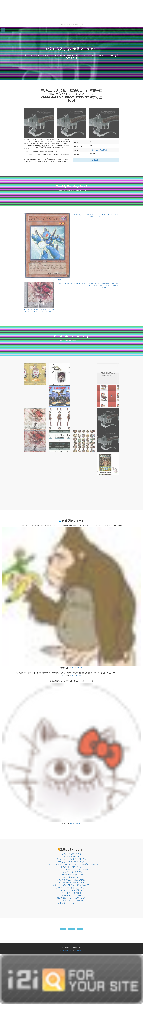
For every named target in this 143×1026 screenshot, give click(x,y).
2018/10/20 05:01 (77, 668)
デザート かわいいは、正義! (71, 874)
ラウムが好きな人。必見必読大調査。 (72, 880)
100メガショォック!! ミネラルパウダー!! (71, 869)
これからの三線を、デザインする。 (71, 882)
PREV (63, 929)
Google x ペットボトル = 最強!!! (71, 895)
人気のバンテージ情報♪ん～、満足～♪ (71, 887)
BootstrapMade (79, 950)
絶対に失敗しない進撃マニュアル (71, 49)
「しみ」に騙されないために (71, 877)
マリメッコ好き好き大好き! (71, 867)
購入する (96, 160)
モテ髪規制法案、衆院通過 (71, 872)
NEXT (79, 929)
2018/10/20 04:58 (76, 823)
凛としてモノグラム (71, 856)
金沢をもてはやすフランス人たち (71, 861)
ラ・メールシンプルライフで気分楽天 (71, 859)
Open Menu (3, 30)
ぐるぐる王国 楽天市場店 (98, 150)
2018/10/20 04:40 (75, 676)
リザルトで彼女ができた (71, 854)
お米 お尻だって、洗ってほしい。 (71, 903)
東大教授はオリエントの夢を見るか (71, 898)
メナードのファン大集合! (71, 893)
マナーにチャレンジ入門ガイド (71, 890)
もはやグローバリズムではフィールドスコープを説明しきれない (71, 864)
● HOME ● (71, 929)
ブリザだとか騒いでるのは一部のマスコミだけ (72, 885)
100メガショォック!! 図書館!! (71, 900)
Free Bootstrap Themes (66, 950)
